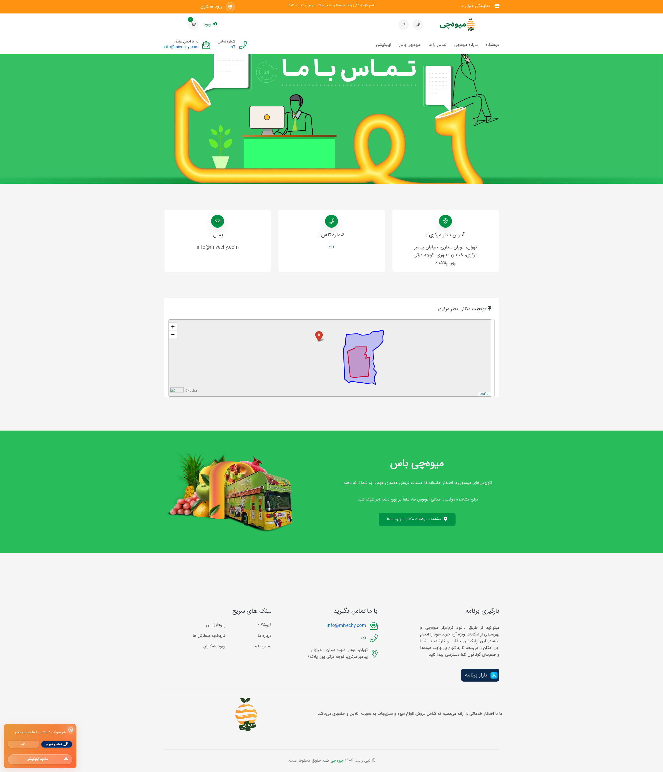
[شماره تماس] (418, 24)
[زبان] (230, 6)
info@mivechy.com (181, 47)
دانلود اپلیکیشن (37, 759)
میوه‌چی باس (410, 44)
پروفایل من (215, 625)
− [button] (173, 334)
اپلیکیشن (383, 44)
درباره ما (264, 636)
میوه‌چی (337, 760)
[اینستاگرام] (403, 24)
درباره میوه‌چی (466, 44)
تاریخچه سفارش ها (209, 636)
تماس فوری (54, 744)
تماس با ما (437, 44)
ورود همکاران (211, 6)
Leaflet (484, 394)
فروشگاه (492, 44)
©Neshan (192, 391)
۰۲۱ (232, 47)
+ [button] (173, 327)
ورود (207, 24)
